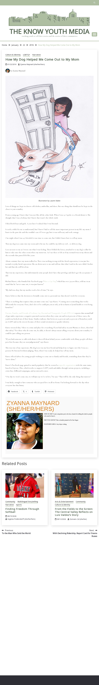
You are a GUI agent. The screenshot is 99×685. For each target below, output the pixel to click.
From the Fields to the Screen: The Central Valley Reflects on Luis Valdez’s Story (74, 512)
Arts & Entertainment (64, 501)
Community (10, 501)
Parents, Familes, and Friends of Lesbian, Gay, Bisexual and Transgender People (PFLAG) (39, 313)
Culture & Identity (13, 54)
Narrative (36, 54)
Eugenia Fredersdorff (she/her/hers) (21, 519)
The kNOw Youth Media (49, 31)
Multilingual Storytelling (28, 501)
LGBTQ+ (26, 54)
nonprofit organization (66, 365)
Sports (19, 504)
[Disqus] (49, 573)
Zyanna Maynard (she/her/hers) (32, 64)
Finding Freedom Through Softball (22, 510)
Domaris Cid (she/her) (78, 519)
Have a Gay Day (50, 281)
